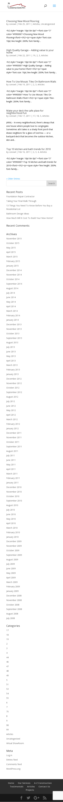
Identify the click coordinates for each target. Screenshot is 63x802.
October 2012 (12, 387)
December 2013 (14, 324)
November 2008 (14, 600)
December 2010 (14, 487)
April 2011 (11, 469)
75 (7, 711)
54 (7, 693)
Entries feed (12, 759)
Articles (36, 24)
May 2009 (11, 573)
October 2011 (12, 442)
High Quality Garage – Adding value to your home (30, 51)
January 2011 (12, 482)
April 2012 (11, 414)
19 (34, 55)
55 (7, 698)
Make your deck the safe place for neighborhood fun (25, 112)
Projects (30, 789)
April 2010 (11, 523)
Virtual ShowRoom (15, 743)
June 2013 (11, 351)
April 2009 (11, 577)
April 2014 (11, 306)
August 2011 (12, 451)
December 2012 (14, 378)
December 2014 (14, 270)
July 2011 (10, 455)
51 (7, 684)
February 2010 (13, 532)
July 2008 (10, 618)
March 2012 (12, 419)
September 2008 (14, 609)
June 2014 (11, 297)
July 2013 (10, 347)
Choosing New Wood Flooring (22, 21)
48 (7, 670)
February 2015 (13, 261)
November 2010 (14, 491)
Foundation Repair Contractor (20, 196)
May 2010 (11, 518)
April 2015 (11, 252)
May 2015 (11, 247)
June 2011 (11, 460)
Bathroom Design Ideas (17, 213)
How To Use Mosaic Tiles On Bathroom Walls (31, 81)
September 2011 (14, 446)
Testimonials (16, 786)
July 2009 (10, 564)
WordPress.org (13, 768)
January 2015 (12, 265)
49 (7, 675)
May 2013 (11, 356)
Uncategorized (48, 24)
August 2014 (12, 288)
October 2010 (12, 496)
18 (37, 115)
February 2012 (13, 423)
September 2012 (14, 392)
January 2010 (12, 536)
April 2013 (11, 360)
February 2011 (13, 478)
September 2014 (14, 283)
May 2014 (11, 301)
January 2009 (12, 591)
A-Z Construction (43, 783)
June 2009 (11, 568)
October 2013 (12, 333)
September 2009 (14, 555)
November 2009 (14, 545)
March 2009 (12, 582)
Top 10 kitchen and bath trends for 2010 (28, 149)
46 (7, 661)
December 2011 (14, 432)
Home (11, 783)
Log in (9, 755)
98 (7, 725)
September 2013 (14, 338)
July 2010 (10, 509)
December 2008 (14, 595)
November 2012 (14, 383)
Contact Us (44, 786)
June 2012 (11, 405)
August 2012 (12, 396)
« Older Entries (13, 178)
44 (7, 657)
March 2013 (12, 365)
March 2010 (12, 527)
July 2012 (10, 401)
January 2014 (12, 319)
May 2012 (11, 410)
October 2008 (12, 604)
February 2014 (13, 315)
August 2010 (12, 505)
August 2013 (12, 342)
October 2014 (12, 279)
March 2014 (12, 311)
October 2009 (12, 550)
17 (34, 115)
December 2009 (14, 541)
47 (7, 666)
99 (7, 729)
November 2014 (14, 274)
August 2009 (12, 559)
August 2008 (12, 613)
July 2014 (10, 292)
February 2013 (13, 369)
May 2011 (11, 464)
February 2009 (13, 586)
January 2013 (12, 374)
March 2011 (12, 473)
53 (7, 689)
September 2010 (14, 500)
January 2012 (12, 428)
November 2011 (14, 437)
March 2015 (12, 256)
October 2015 (12, 243)
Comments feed (14, 764)
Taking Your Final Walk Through (21, 201)
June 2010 (11, 514)
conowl (12, 24)
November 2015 (14, 238)
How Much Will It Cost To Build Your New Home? (29, 218)
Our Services (24, 783)
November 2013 (14, 329)
